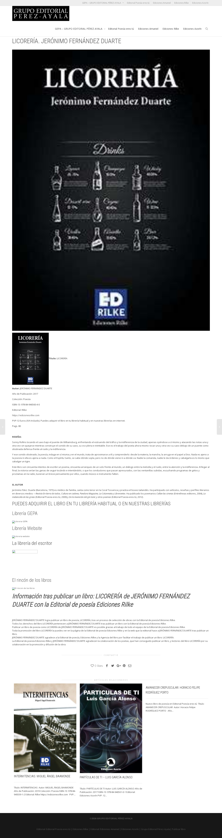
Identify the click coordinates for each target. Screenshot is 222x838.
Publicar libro (179, 829)
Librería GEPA (24, 513)
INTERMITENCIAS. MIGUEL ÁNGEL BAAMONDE (42, 776)
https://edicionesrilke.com (25, 415)
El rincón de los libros (31, 580)
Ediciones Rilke (181, 2)
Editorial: (41, 829)
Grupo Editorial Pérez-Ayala (155, 829)
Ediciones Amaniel (162, 2)
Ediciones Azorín (200, 2)
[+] (45, 727)
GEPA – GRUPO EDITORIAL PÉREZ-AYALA (102, 2)
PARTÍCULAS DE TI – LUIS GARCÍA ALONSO (106, 777)
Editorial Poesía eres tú (138, 2)
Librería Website (27, 528)
